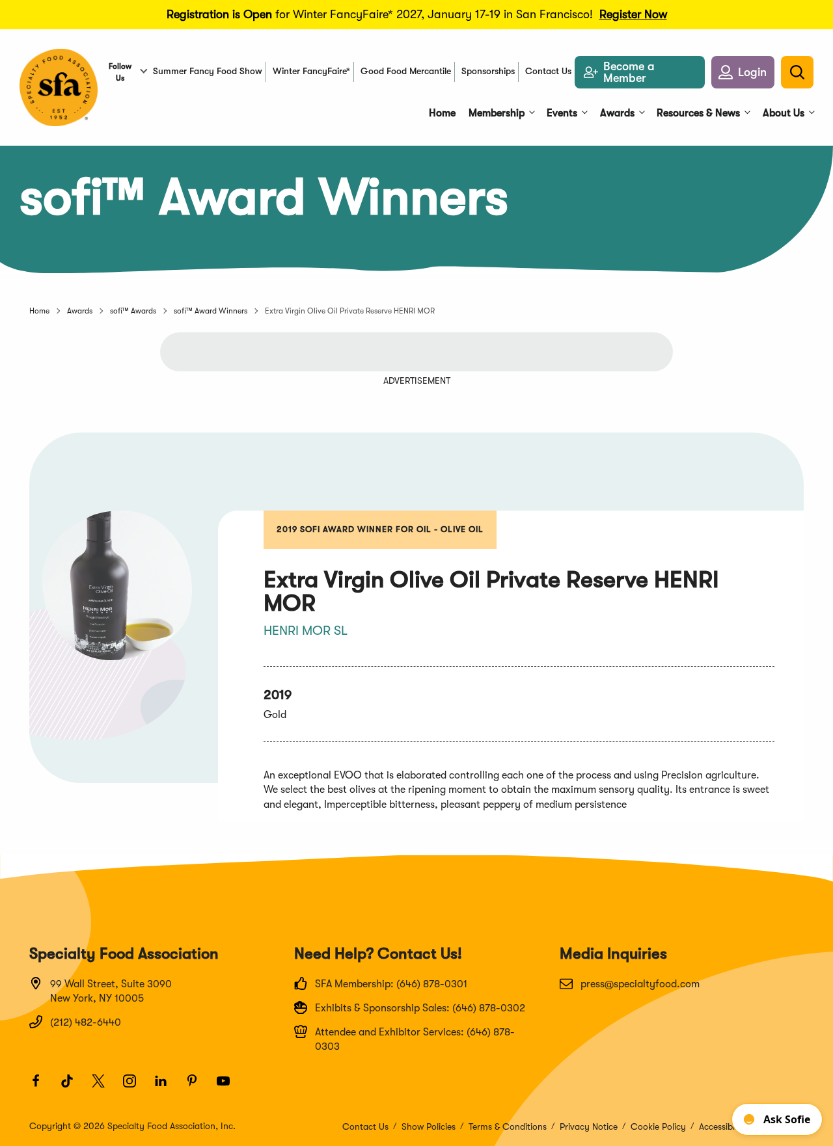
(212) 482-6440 (85, 1022)
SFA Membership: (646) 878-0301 (391, 984)
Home (39, 310)
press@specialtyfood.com (640, 984)
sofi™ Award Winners (210, 310)
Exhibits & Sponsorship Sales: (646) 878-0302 (420, 1008)
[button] (742, 72)
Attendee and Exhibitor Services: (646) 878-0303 (415, 1039)
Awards (79, 310)
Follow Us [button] (120, 72)
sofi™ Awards (133, 310)
